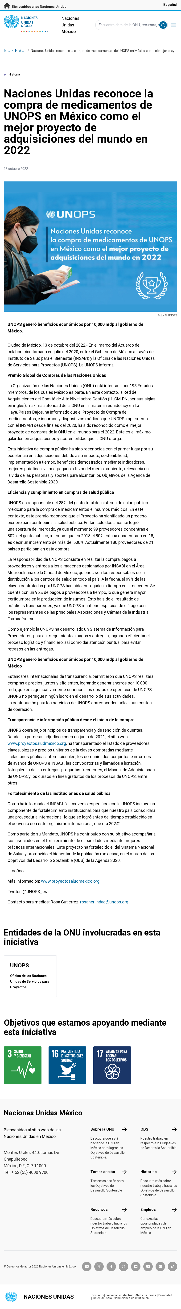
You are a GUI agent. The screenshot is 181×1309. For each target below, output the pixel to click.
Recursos (99, 1209)
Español (170, 4)
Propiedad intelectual (119, 1295)
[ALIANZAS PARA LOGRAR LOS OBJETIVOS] (112, 1065)
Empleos (148, 1209)
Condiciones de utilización (131, 1298)
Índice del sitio (102, 1298)
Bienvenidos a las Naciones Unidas (38, 6)
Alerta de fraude (145, 1295)
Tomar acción (102, 1172)
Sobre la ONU (102, 1129)
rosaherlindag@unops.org (104, 901)
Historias (22, 51)
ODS (144, 1129)
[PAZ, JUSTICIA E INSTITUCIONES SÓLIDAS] (68, 1065)
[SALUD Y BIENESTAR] (23, 1065)
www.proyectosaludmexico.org (37, 743)
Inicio (8, 51)
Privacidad (165, 1295)
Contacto (97, 1295)
